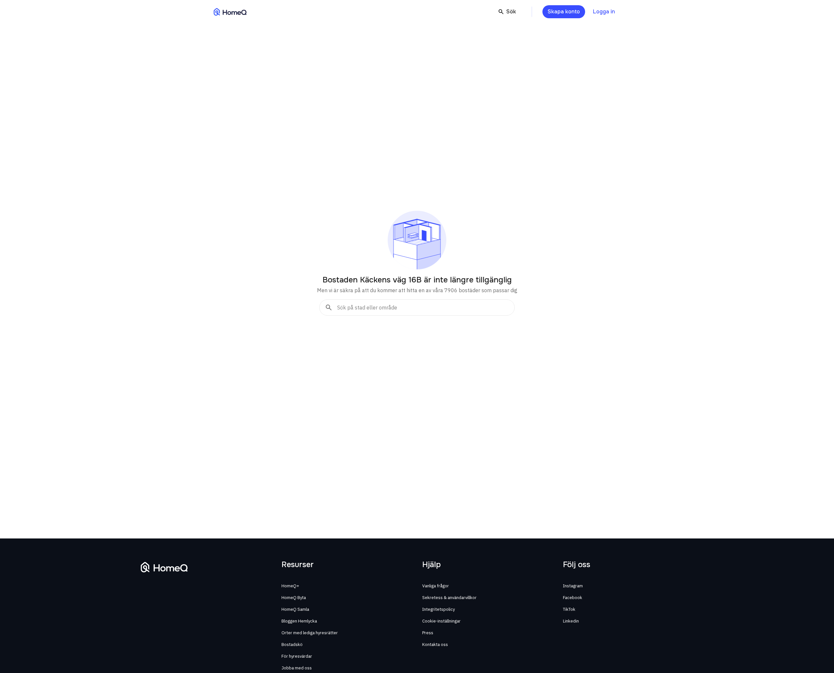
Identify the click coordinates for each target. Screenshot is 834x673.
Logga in (604, 11)
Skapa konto (564, 11)
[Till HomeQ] (230, 12)
